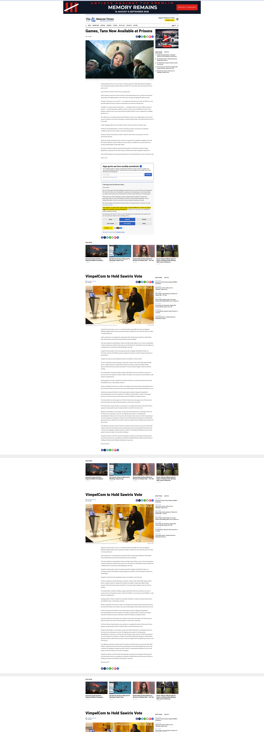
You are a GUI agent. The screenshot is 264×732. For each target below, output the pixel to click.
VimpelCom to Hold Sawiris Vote (114, 276)
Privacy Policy (114, 177)
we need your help (107, 204)
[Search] (177, 25)
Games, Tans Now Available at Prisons (119, 31)
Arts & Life (122, 25)
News (89, 25)
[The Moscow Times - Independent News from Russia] (100, 19)
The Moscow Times (91, 281)
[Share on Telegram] (142, 36)
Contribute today (169, 20)
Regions (103, 25)
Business (109, 25)
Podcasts (129, 25)
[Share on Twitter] (139, 36)
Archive (135, 25)
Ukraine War (95, 25)
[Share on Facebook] (137, 36)
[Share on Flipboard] (150, 36)
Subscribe (148, 174)
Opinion (115, 25)
